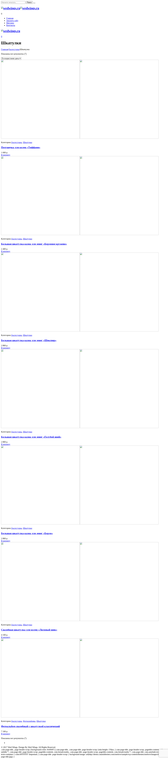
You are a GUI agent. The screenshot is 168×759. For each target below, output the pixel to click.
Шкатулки (27, 142)
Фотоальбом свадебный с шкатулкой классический (30, 726)
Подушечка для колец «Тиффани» (20, 147)
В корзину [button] (5, 155)
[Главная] (10, 8)
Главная (4, 49)
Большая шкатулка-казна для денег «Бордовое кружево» (34, 244)
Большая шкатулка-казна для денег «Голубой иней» (31, 437)
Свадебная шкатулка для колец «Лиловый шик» (29, 629)
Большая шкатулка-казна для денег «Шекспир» (28, 340)
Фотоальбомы (29, 721)
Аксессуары (14, 49)
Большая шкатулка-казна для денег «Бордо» (27, 533)
